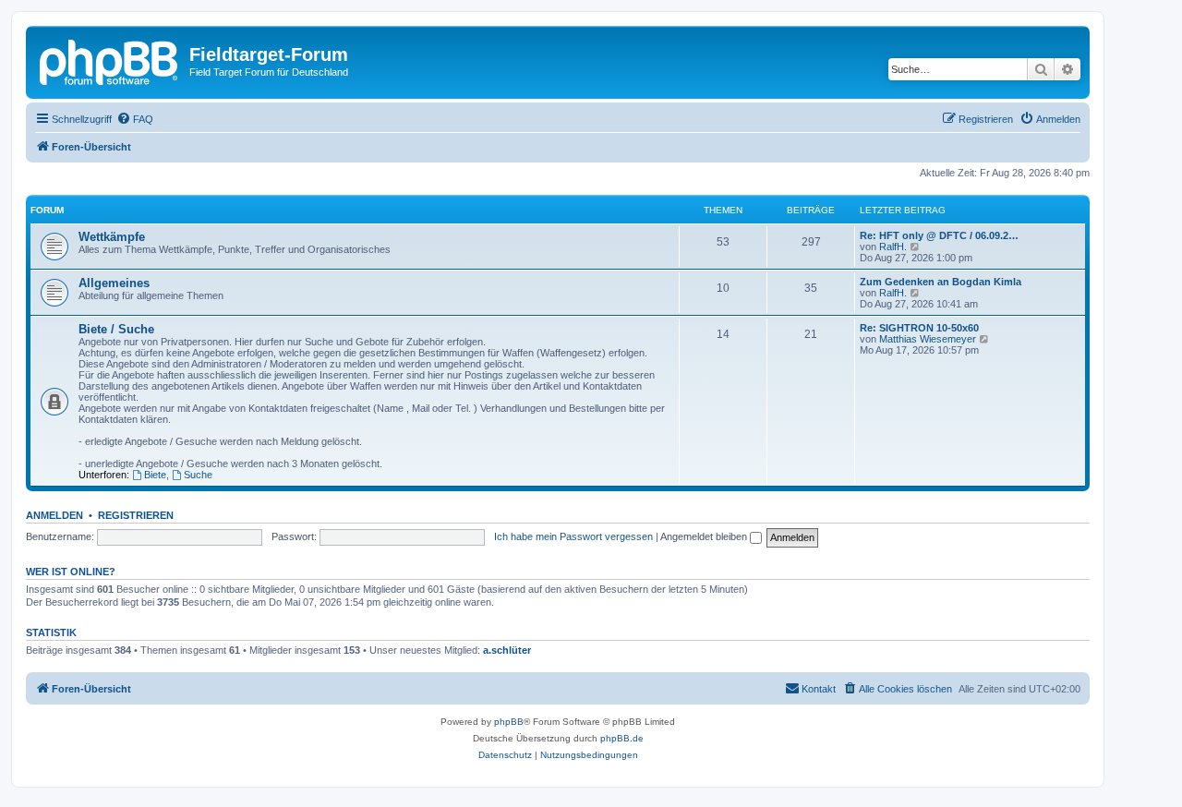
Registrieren (136, 515)
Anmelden (54, 515)
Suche (198, 474)
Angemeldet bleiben (705, 536)
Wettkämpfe (111, 237)
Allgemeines (114, 283)
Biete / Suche (116, 329)
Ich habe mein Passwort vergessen (573, 536)
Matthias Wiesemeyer (927, 338)
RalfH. (893, 246)
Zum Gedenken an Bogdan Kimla (940, 281)
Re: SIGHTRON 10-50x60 (919, 327)
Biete (155, 474)
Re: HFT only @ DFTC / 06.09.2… (939, 235)
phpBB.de (622, 738)
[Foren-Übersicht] (109, 60)
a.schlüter (507, 650)
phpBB (509, 722)
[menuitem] (134, 119)
